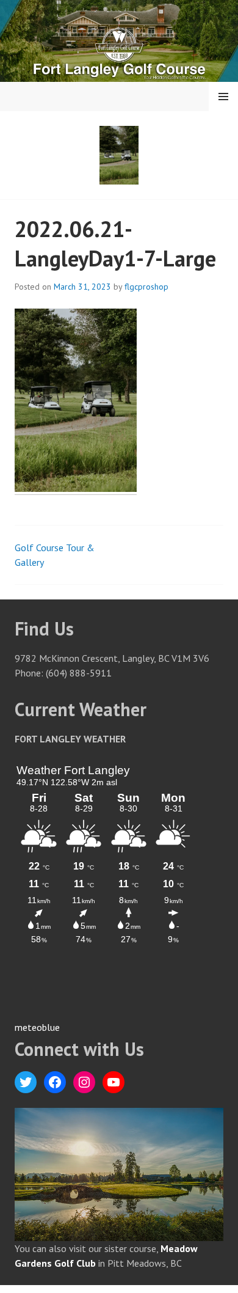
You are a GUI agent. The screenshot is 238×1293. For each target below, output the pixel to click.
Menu (223, 96)
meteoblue (37, 1027)
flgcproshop (146, 286)
